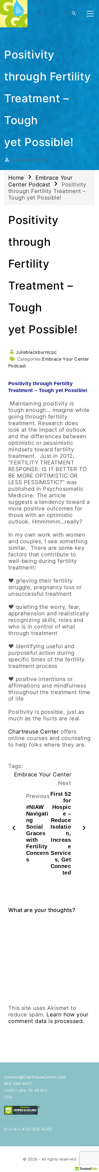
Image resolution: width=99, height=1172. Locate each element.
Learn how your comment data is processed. (48, 1017)
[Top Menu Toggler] (90, 14)
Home (16, 177)
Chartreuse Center (33, 731)
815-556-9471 (18, 1083)
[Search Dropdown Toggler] (74, 13)
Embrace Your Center (43, 774)
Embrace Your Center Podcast (40, 181)
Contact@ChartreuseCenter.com (34, 1077)
